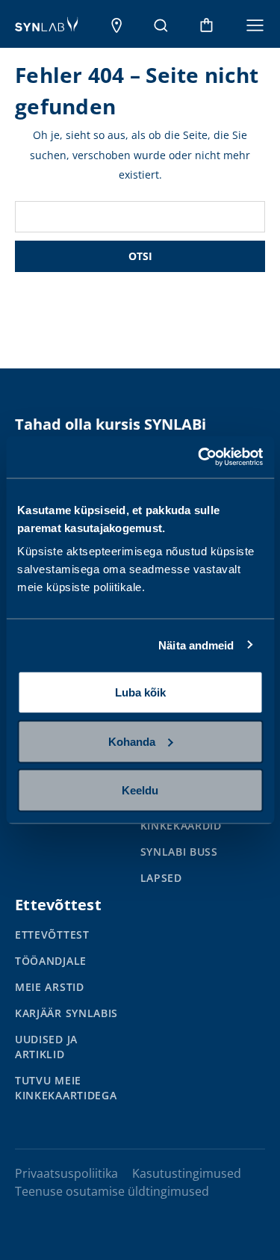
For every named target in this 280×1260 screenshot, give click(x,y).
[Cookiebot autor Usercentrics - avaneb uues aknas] (199, 457)
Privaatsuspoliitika (66, 1173)
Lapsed (161, 878)
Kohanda (131, 741)
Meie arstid (49, 987)
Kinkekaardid (181, 825)
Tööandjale (51, 961)
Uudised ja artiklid (46, 1046)
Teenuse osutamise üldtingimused (112, 1191)
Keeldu (140, 790)
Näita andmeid (196, 644)
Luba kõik (140, 692)
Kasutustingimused (186, 1173)
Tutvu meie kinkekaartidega (66, 1087)
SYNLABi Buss (179, 851)
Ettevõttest (52, 934)
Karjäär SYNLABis (66, 1013)
